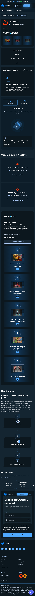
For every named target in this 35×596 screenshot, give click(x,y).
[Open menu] (32, 5)
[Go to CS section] (25, 576)
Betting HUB (21, 562)
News (19, 559)
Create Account (17, 535)
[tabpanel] (17, 127)
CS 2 (20, 10)
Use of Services (5, 578)
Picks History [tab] (25, 104)
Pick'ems (20, 564)
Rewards (17, 55)
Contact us (4, 567)
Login (19, 6)
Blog (19, 567)
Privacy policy (5, 575)
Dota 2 (11, 10)
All (3, 10)
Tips (2, 564)
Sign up (27, 6)
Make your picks (17, 175)
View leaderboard (18, 241)
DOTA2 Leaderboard (17, 59)
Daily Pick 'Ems (17, 50)
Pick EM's (11, 16)
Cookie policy (5, 580)
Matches (3, 562)
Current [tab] (10, 104)
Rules (17, 63)
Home (4, 16)
